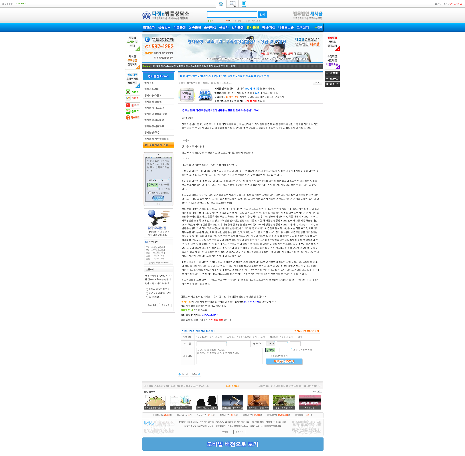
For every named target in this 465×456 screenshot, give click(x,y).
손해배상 (210, 27)
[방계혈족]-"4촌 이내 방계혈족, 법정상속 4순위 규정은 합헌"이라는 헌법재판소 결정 (194, 66)
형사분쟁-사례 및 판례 (155, 145)
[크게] (332, 75)
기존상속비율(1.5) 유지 (160, 293)
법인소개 (149, 27)
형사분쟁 (253, 27)
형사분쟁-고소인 (152, 101)
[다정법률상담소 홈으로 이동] (221, 3)
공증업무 (164, 27)
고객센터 (303, 27)
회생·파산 (268, 27)
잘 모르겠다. (155, 297)
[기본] (332, 86)
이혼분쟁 (179, 27)
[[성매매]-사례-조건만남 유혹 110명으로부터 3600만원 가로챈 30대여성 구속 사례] (195, 374)
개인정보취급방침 (273, 426)
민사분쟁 (237, 27)
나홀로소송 (286, 27)
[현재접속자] (151, 242)
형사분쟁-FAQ (151, 132)
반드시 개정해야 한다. (159, 289)
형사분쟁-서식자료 (153, 120)
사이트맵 (256, 20)
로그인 (225, 432)
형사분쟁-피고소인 (153, 107)
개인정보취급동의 (160, 193)
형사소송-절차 (151, 89)
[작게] (332, 81)
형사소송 (148, 83)
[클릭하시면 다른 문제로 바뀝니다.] (152, 185)
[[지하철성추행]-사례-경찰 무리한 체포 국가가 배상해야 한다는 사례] (183, 374)
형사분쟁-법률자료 (153, 126)
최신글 (246, 20)
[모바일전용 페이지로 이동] (243, 3)
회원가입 (239, 432)
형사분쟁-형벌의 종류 (155, 114)
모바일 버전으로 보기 (233, 444)
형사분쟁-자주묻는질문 (156, 138)
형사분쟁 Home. (158, 76)
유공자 (224, 27)
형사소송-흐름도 (152, 95)
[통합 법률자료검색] (232, 3)
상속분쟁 (195, 27)
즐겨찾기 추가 (441, 4)
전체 (320, 27)
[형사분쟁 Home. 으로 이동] (232, 62)
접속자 (237, 20)
